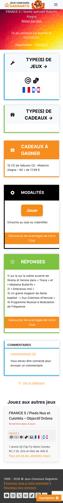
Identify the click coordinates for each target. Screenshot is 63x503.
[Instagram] (13, 495)
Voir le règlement (34, 383)
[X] (19, 495)
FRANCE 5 (41, 44)
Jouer (32, 210)
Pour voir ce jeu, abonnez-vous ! (30, 455)
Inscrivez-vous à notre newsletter (27, 483)
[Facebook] (6, 495)
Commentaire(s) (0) (23, 353)
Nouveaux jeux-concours (20, 487)
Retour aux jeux (31, 21)
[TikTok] (32, 495)
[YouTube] (25, 495)
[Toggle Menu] (55, 4)
